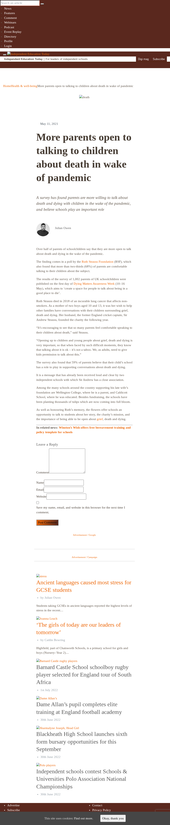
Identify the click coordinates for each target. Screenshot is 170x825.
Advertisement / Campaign (84, 557)
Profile (8, 41)
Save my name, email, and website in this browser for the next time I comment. (80, 510)
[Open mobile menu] (4, 54)
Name (40, 482)
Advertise (13, 805)
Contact (97, 805)
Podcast (9, 27)
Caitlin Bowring (55, 640)
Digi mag (143, 59)
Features (9, 13)
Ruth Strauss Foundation (97, 261)
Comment (10, 18)
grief (100, 419)
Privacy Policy (101, 810)
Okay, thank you (113, 818)
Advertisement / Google (84, 535)
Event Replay (13, 31)
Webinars (10, 22)
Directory (10, 36)
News (7, 8)
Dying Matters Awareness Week (94, 283)
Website (41, 496)
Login (8, 46)
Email (40, 489)
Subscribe (159, 59)
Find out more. (83, 818)
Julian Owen (53, 597)
